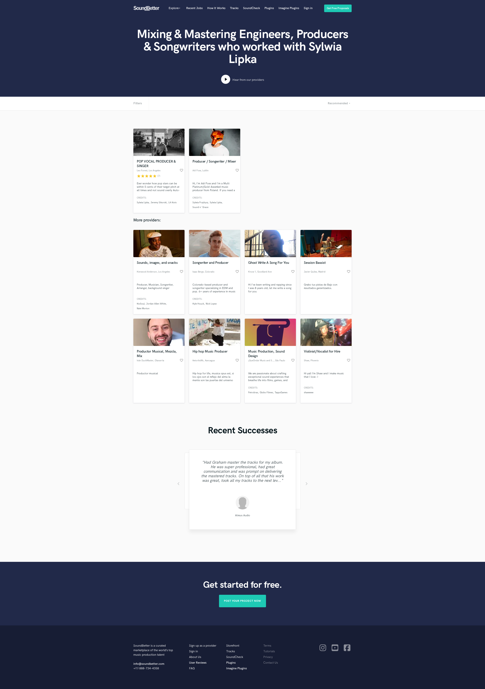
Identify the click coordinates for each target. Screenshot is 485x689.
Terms (267, 646)
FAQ (192, 668)
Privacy (268, 657)
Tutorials (269, 651)
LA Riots (172, 202)
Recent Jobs (194, 8)
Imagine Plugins (288, 8)
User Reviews (198, 663)
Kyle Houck (198, 303)
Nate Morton (143, 308)
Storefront (232, 646)
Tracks (234, 8)
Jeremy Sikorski (159, 202)
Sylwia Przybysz (200, 202)
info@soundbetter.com (148, 664)
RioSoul (141, 303)
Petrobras (253, 392)
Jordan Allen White (156, 303)
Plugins (269, 8)
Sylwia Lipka (143, 202)
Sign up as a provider (202, 646)
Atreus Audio (242, 515)
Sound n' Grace (200, 207)
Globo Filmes (266, 392)
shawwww (308, 392)
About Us (195, 657)
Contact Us (270, 663)
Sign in (308, 8)
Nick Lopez (211, 303)
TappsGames (281, 392)
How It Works (216, 8)
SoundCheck (251, 8)
